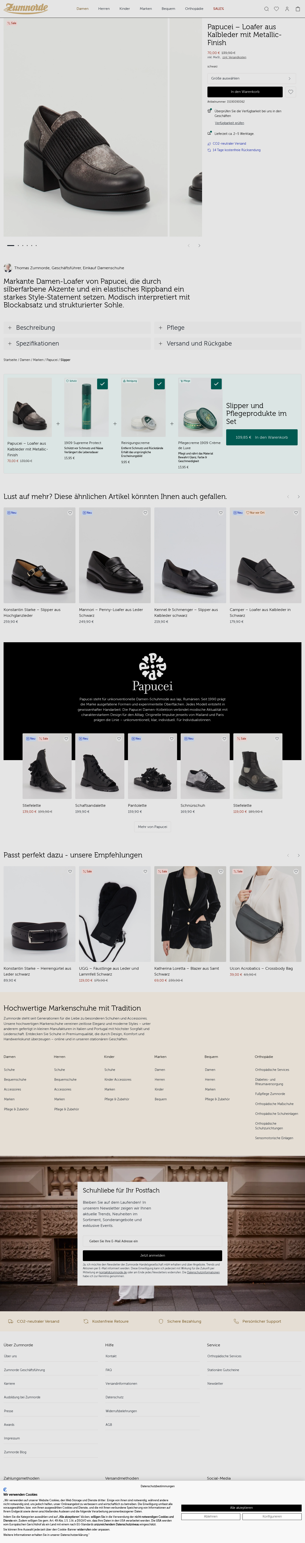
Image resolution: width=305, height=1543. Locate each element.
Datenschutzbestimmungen (158, 1486)
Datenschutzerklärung (74, 1535)
